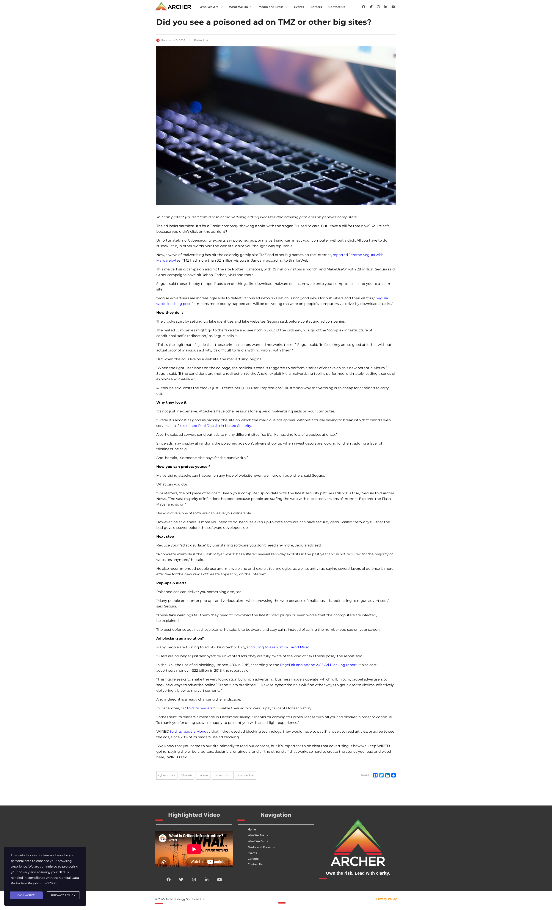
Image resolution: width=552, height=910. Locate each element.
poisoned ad (245, 775)
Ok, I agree (26, 895)
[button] (211, 7)
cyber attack (167, 775)
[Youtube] (393, 6)
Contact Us (336, 7)
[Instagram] (378, 6)
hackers (203, 775)
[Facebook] (363, 6)
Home (252, 829)
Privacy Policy (386, 899)
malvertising (223, 775)
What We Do (238, 7)
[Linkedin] (385, 6)
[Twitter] (371, 6)
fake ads (186, 775)
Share (365, 775)
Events (299, 7)
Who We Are (208, 7)
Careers (316, 7)
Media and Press (271, 7)
